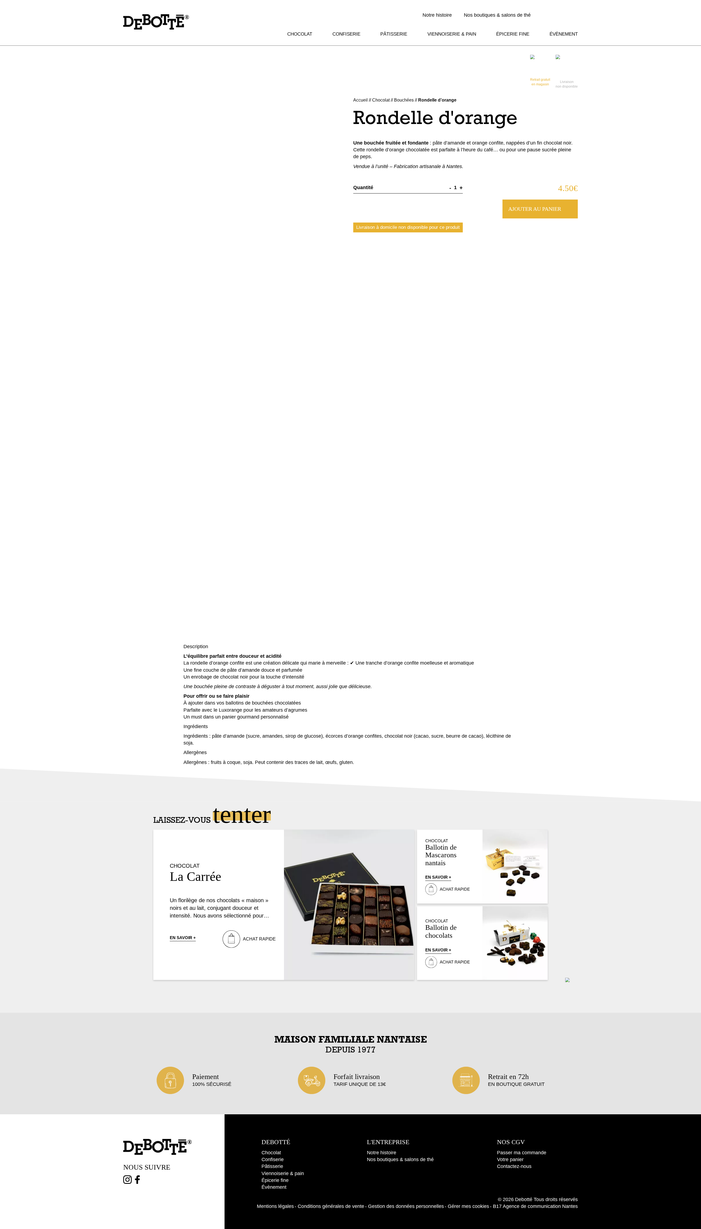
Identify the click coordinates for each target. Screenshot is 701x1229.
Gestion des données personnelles (406, 1206)
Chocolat (299, 34)
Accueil (360, 100)
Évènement (564, 34)
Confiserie (346, 34)
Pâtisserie (393, 34)
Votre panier (510, 1159)
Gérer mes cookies (468, 1206)
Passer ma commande (521, 1152)
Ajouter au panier (534, 209)
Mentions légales (275, 1206)
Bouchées (404, 100)
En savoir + (183, 937)
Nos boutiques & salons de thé (497, 15)
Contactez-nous (514, 1166)
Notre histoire (437, 15)
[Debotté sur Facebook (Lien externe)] (137, 1181)
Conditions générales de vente (331, 1206)
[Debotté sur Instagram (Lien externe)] (127, 1181)
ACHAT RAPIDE (259, 939)
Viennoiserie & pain (451, 34)
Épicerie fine (512, 34)
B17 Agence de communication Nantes (535, 1206)
